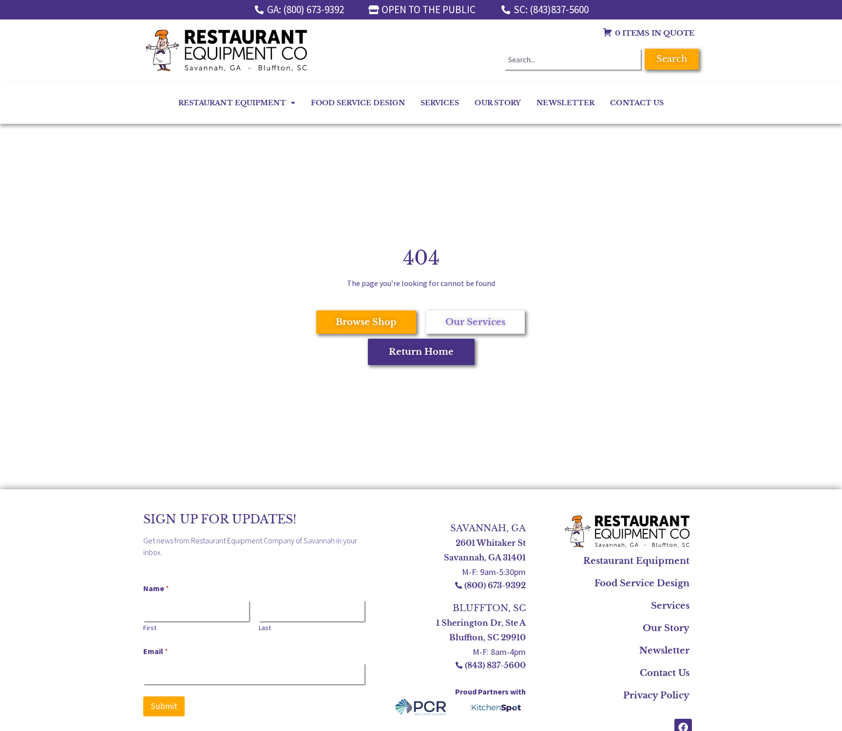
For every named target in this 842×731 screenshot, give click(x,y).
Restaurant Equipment (232, 102)
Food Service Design (358, 102)
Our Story (498, 102)
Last (265, 628)
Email (155, 651)
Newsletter (565, 102)
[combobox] (572, 59)
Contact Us (637, 102)
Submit (164, 706)
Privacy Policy (656, 695)
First (149, 628)
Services (440, 102)
